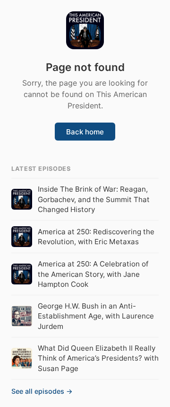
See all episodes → (42, 391)
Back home (85, 131)
